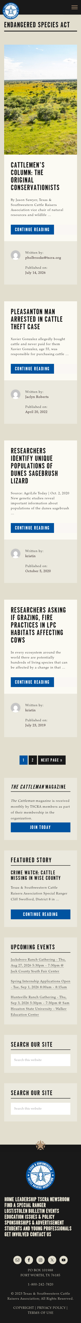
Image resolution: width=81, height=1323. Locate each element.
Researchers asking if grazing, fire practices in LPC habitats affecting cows (38, 625)
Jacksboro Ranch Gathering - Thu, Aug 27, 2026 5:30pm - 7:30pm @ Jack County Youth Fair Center (38, 965)
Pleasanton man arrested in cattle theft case (37, 319)
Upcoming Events (33, 947)
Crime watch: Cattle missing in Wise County (36, 875)
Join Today (48, 828)
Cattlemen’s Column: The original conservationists (35, 176)
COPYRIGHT (23, 1308)
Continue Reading (34, 230)
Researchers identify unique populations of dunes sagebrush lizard (34, 466)
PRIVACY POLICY (51, 1308)
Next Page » (52, 761)
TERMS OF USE (40, 1313)
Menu (72, 7)
